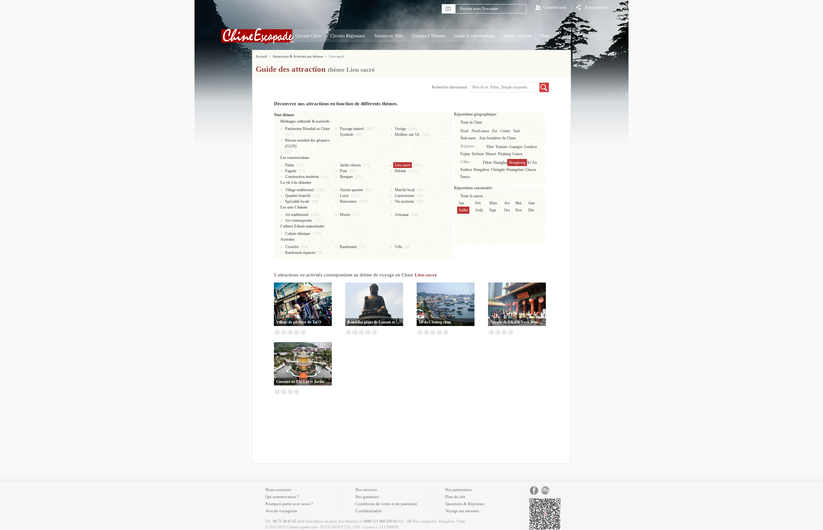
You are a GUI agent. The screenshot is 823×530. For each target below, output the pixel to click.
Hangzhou (481, 169)
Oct (507, 210)
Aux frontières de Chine (497, 138)
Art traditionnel (296, 214)
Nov (518, 210)
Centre (505, 131)
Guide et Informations (474, 35)
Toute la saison (471, 196)
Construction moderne (302, 176)
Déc (531, 210)
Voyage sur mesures (462, 510)
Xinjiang (504, 154)
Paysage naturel (352, 128)
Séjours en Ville (388, 35)
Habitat (400, 171)
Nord (464, 131)
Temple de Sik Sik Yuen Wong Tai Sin (517, 322)
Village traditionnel (299, 190)
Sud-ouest (468, 138)
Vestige (400, 128)
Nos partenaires (458, 489)
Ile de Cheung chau (435, 322)
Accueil (261, 56)
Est (494, 131)
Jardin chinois (350, 165)
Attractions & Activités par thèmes (298, 56)
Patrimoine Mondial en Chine (307, 128)
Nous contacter (278, 489)
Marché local (404, 190)
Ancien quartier (351, 190)
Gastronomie (404, 195)
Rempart (346, 176)
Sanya (465, 176)
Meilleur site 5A (407, 134)
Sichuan (478, 154)
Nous (545, 35)
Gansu (517, 154)
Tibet (490, 146)
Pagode (290, 171)
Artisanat (402, 214)
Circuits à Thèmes (428, 35)
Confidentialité (368, 510)
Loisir (344, 195)
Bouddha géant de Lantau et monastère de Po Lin (374, 322)
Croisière (292, 247)
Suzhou (466, 169)
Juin (531, 203)
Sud (516, 131)
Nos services (366, 489)
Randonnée (348, 247)
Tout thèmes (284, 115)
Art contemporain (298, 220)
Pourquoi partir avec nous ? (289, 503)
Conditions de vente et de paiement (386, 503)
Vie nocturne (404, 201)
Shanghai (500, 162)
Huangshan (515, 169)
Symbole (346, 134)
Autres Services (517, 35)
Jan (461, 203)
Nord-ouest (480, 131)
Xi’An (532, 162)
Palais (289, 165)
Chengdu (498, 169)
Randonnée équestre (300, 252)
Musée (345, 214)
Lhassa (530, 169)
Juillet (463, 210)
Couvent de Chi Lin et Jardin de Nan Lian (303, 381)
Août (479, 210)
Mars (493, 203)
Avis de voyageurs (281, 510)
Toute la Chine (471, 122)
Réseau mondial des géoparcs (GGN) (307, 143)
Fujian (465, 154)
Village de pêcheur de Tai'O (298, 322)
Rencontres (348, 201)
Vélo (398, 247)
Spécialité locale (297, 201)
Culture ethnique (297, 233)
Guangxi (515, 146)
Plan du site (455, 496)
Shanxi (490, 154)
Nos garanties (367, 496)
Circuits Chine (308, 35)
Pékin (487, 162)
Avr (507, 203)
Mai (518, 203)
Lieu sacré (402, 165)
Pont (343, 171)
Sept (492, 210)
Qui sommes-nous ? (282, 496)
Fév (478, 203)
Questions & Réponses (464, 503)
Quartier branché (298, 195)
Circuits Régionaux (347, 35)
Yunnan (501, 146)
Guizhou (530, 146)
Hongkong (517, 162)
